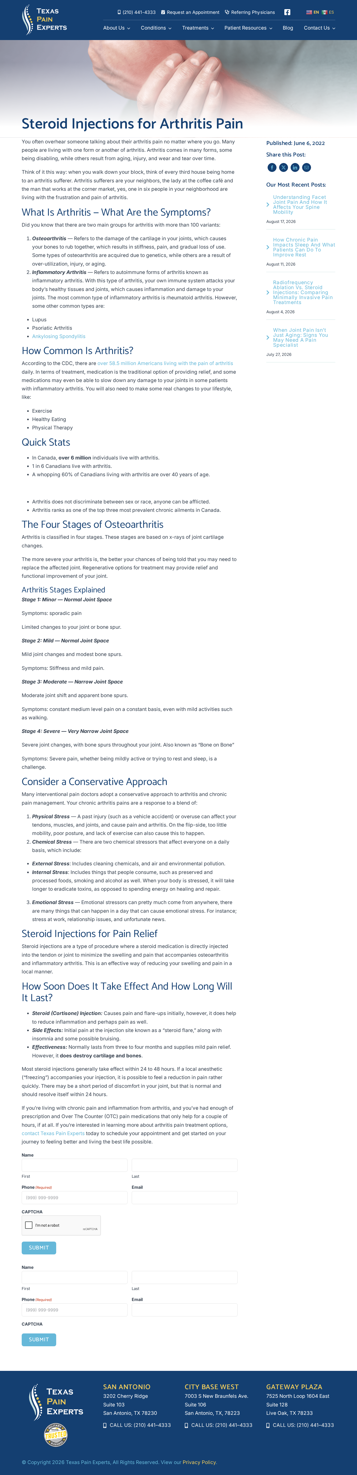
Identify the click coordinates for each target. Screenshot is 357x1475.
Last (135, 1176)
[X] (283, 167)
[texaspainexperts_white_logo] (44, 7)
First (26, 1176)
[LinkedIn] (295, 167)
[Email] (306, 167)
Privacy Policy (199, 1462)
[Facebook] (272, 167)
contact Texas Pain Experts (53, 1133)
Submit (39, 1247)
